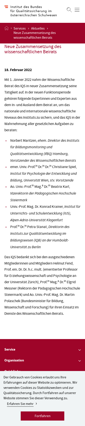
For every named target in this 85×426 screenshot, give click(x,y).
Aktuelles (38, 29)
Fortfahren (43, 416)
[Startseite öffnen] (6, 33)
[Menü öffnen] (77, 9)
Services (20, 29)
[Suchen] (69, 9)
